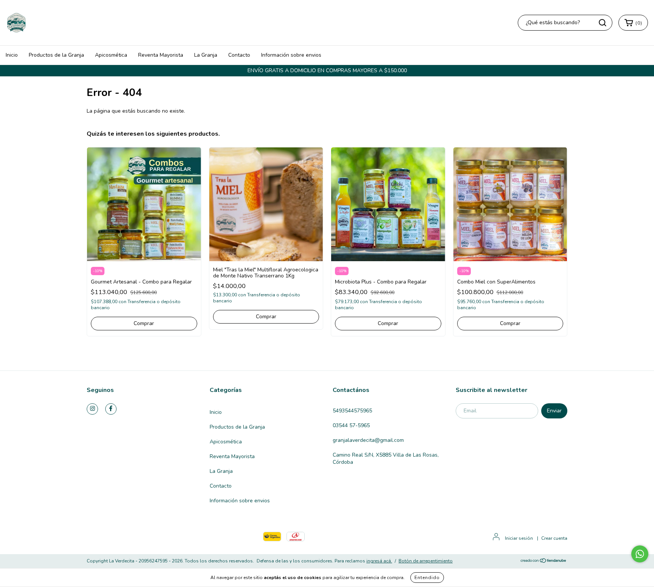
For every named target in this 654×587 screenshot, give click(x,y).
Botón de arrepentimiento (426, 561)
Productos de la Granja (56, 55)
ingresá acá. (379, 561)
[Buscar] (602, 22)
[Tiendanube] (543, 561)
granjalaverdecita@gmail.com (368, 440)
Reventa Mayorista (160, 55)
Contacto (239, 55)
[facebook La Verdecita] (111, 409)
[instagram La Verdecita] (92, 409)
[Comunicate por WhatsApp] (639, 553)
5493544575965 (352, 410)
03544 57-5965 (351, 425)
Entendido (427, 578)
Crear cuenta (554, 538)
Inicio (12, 55)
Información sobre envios (291, 55)
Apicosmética (111, 55)
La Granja (205, 55)
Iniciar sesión (519, 538)
